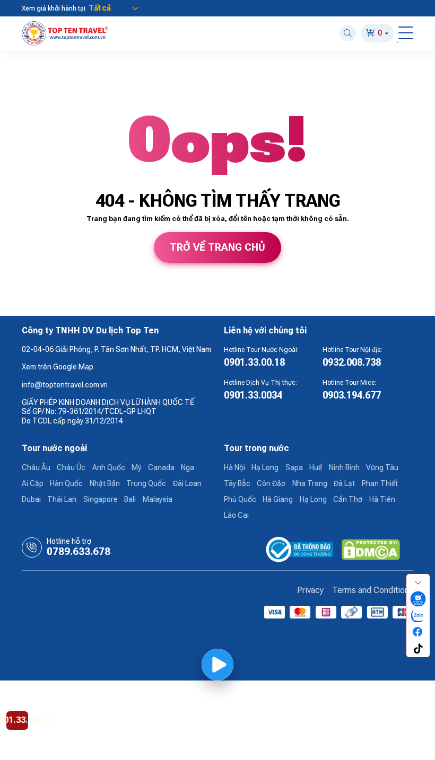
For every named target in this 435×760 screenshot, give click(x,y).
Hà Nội (234, 467)
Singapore (100, 499)
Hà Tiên (382, 499)
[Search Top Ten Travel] (348, 33)
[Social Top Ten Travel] (418, 599)
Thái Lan (61, 499)
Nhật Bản (105, 483)
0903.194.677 (352, 395)
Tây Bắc (237, 483)
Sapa (294, 467)
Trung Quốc (146, 483)
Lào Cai (236, 515)
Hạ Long (265, 467)
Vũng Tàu (382, 467)
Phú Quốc (240, 499)
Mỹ (136, 467)
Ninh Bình (344, 467)
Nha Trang (309, 483)
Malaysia (157, 499)
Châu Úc (71, 467)
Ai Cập (33, 483)
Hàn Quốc (66, 483)
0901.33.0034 (253, 395)
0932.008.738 (352, 362)
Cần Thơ (347, 499)
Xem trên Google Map (57, 367)
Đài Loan (187, 483)
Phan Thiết (380, 483)
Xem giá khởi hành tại (53, 8)
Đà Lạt (344, 483)
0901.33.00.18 (254, 362)
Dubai (31, 499)
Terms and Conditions (372, 590)
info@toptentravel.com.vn (65, 385)
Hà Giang (278, 499)
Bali (130, 499)
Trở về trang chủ (217, 247)
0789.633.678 (78, 552)
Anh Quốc (108, 467)
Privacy (310, 590)
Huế (315, 467)
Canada (161, 467)
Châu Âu (36, 467)
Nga (187, 467)
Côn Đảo (271, 483)
